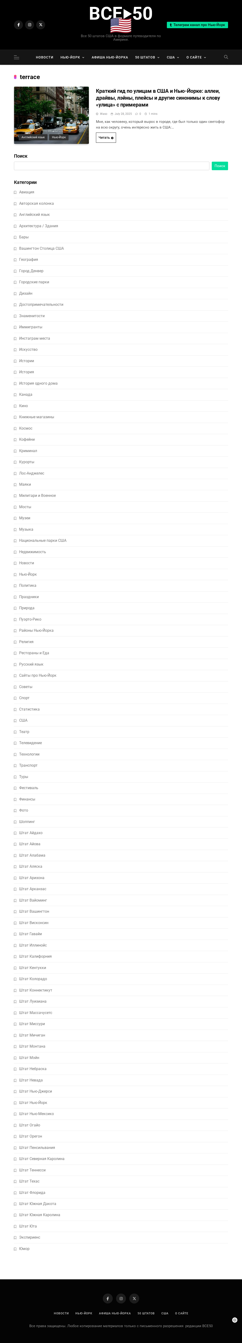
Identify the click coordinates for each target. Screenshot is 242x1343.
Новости (44, 57)
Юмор (24, 1248)
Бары (24, 237)
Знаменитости (32, 316)
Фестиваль (28, 788)
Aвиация (26, 192)
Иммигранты (30, 327)
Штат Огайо (29, 1125)
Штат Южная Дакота (37, 1203)
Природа (27, 608)
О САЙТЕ (194, 57)
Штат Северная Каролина (42, 1158)
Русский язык (31, 664)
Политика (27, 585)
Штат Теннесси (32, 1170)
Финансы (27, 799)
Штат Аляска (30, 866)
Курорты (26, 462)
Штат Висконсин (33, 923)
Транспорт (28, 765)
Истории (26, 361)
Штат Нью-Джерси (35, 1091)
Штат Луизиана (33, 1001)
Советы (25, 687)
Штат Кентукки (32, 967)
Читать (104, 137)
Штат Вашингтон (34, 911)
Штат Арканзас (32, 889)
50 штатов (145, 57)
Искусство (28, 349)
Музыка (26, 529)
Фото (23, 810)
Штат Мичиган (32, 1035)
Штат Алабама (32, 855)
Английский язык (33, 137)
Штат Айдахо (31, 833)
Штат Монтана (32, 1046)
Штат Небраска (33, 1069)
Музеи (24, 518)
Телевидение (30, 743)
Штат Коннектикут (35, 990)
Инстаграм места (34, 338)
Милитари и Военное (37, 495)
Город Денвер (31, 271)
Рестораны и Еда (34, 653)
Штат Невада (31, 1080)
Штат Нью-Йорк (33, 1102)
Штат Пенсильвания (37, 1147)
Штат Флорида (32, 1192)
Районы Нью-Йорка (36, 630)
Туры (23, 776)
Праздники (29, 597)
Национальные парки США (42, 540)
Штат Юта (28, 1226)
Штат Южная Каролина (39, 1215)
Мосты (25, 507)
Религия (26, 642)
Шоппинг (27, 821)
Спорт (24, 698)
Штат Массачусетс (35, 1012)
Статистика (29, 709)
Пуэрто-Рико (30, 619)
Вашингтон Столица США (41, 248)
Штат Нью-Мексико (36, 1114)
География (28, 259)
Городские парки (34, 282)
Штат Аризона (31, 878)
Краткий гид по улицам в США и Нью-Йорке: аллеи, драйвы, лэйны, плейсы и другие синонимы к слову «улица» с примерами (158, 98)
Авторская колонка (36, 203)
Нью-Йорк (70, 57)
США (171, 57)
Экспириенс (29, 1237)
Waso (103, 113)
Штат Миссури (32, 1024)
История (26, 372)
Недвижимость (32, 552)
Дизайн (25, 293)
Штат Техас (29, 1181)
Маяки (25, 484)
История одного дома (38, 383)
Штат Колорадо (33, 979)
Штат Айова (29, 844)
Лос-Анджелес (31, 473)
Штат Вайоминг (33, 900)
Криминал (28, 451)
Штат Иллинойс (33, 945)
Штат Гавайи (30, 934)
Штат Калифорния (35, 956)
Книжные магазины (36, 417)
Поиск (20, 156)
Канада (25, 394)
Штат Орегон (30, 1136)
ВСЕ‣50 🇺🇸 (121, 19)
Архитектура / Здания (38, 226)
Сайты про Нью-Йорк (37, 675)
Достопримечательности (41, 304)
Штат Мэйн (29, 1057)
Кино (23, 406)
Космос (25, 428)
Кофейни (27, 439)
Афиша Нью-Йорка (110, 57)
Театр (24, 731)
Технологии (29, 754)
